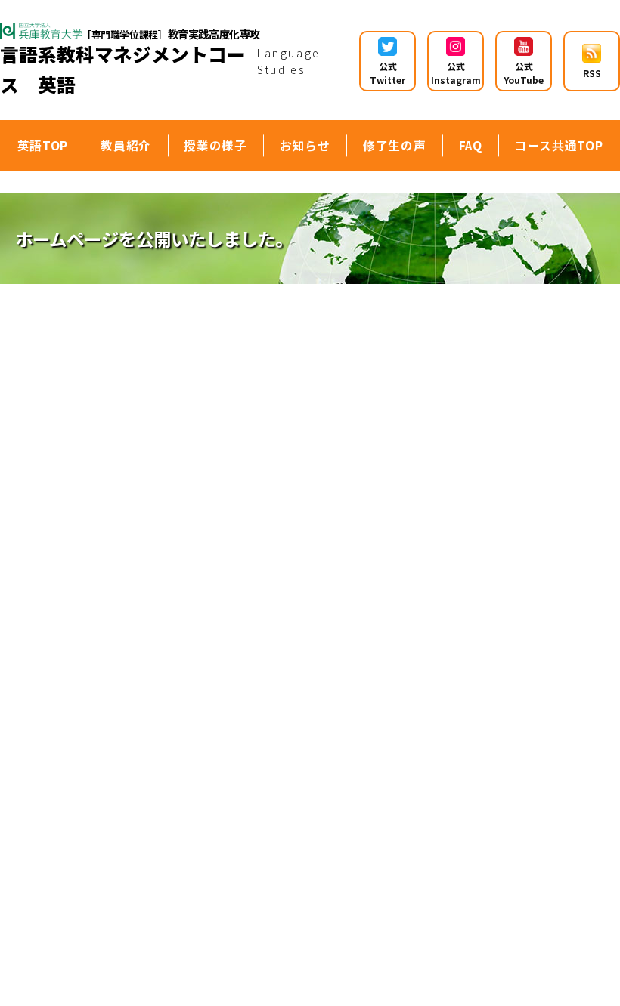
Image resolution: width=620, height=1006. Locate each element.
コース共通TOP (559, 145)
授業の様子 (215, 145)
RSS (592, 72)
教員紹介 (126, 145)
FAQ (470, 145)
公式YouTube (524, 73)
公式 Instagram (456, 73)
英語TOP (42, 145)
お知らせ (305, 145)
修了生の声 (394, 145)
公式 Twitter (387, 73)
